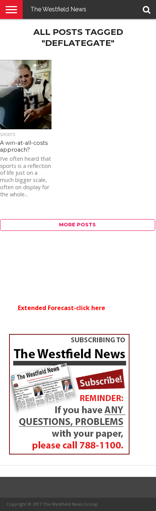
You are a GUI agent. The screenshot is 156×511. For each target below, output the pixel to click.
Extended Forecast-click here (61, 308)
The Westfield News (58, 9)
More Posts (77, 224)
